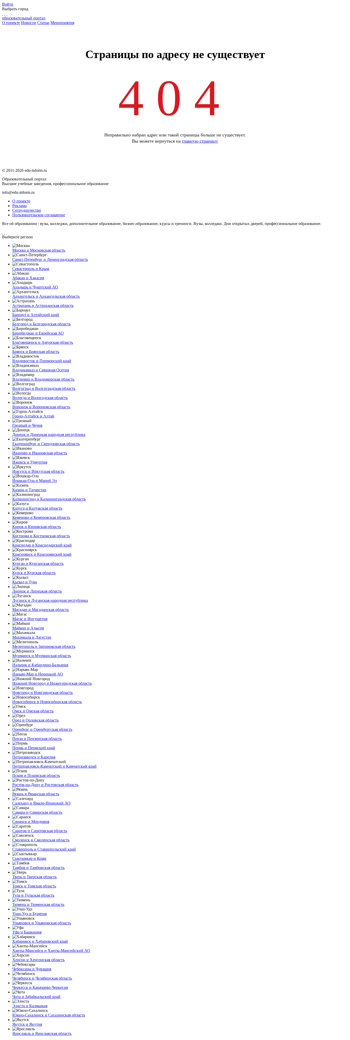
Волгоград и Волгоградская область (43, 388)
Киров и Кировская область (36, 526)
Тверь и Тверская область (34, 877)
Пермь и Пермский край (33, 748)
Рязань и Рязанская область (35, 794)
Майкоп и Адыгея (28, 628)
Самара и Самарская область (37, 812)
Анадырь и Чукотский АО (35, 287)
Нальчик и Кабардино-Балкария (40, 665)
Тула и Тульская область (33, 895)
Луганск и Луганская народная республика (50, 600)
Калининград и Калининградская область (49, 499)
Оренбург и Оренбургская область (42, 729)
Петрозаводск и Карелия (33, 757)
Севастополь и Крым (30, 268)
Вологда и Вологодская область (40, 397)
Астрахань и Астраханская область (43, 305)
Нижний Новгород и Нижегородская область (52, 683)
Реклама (19, 205)
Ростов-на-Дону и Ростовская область (45, 784)
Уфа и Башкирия (27, 932)
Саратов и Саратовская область (39, 831)
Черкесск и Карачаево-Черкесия (40, 987)
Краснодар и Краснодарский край (42, 545)
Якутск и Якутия (27, 1024)
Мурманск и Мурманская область (41, 655)
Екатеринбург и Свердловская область (46, 444)
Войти (7, 4)
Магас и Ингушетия (29, 619)
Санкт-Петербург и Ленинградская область (50, 259)
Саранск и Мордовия (30, 821)
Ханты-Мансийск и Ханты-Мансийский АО (51, 950)
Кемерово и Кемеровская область (41, 517)
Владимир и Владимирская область (43, 379)
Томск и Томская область (34, 886)
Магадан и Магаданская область (40, 609)
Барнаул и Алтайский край (35, 315)
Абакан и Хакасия (28, 278)
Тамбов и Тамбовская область (38, 867)
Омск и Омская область (33, 711)
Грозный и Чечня (27, 425)
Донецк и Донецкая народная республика (48, 434)
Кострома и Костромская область (41, 536)
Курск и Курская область (34, 573)
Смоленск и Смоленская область (40, 840)
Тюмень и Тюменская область (38, 904)
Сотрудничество (26, 210)
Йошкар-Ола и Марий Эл (34, 480)
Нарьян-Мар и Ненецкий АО (37, 674)
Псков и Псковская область (36, 775)
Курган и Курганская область (38, 563)
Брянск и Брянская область (35, 351)
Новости (28, 22)
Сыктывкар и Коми (29, 858)
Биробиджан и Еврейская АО (38, 333)
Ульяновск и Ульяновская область (41, 923)
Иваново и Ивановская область (39, 453)
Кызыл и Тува (24, 582)
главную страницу (200, 141)
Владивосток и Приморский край (41, 361)
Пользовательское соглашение (38, 215)
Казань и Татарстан (29, 490)
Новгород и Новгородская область (42, 692)
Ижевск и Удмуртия (29, 462)
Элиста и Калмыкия (29, 1006)
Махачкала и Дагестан (31, 637)
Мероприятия (62, 22)
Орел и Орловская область (35, 720)
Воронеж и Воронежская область (41, 407)
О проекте (11, 22)
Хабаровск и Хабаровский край (40, 941)
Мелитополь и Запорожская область (43, 646)
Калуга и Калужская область (37, 508)
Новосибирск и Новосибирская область (47, 702)
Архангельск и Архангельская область (46, 296)
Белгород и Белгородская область (41, 324)
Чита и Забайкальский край (36, 996)
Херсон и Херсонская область (38, 960)
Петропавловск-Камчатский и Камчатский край (54, 766)
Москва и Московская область (38, 250)
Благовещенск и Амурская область (42, 342)
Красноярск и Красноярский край (41, 554)
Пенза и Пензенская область (37, 738)
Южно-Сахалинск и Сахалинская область (48, 1015)
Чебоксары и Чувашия (31, 969)
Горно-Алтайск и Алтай (33, 416)
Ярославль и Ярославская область (41, 1033)
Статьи (43, 22)
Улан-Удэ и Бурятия (29, 914)
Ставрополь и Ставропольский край (44, 849)
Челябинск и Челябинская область (42, 978)
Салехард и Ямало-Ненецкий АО (41, 803)
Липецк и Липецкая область (37, 591)
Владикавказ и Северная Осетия (40, 370)
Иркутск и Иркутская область (38, 471)
